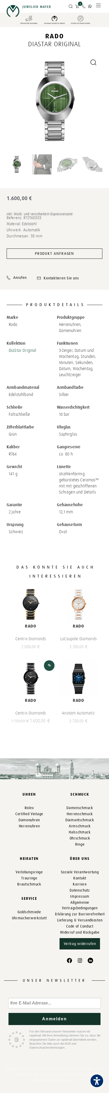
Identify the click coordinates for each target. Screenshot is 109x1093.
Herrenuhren (29, 826)
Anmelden (54, 1019)
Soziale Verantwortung (80, 872)
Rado (54, 36)
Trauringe (29, 878)
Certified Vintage (29, 814)
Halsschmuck (80, 832)
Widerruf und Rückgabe (79, 932)
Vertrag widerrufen (80, 943)
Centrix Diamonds (30, 639)
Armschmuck (80, 826)
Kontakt (79, 878)
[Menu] (98, 7)
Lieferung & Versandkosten (80, 920)
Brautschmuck (29, 884)
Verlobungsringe (29, 872)
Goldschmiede (29, 912)
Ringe (80, 844)
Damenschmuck (79, 807)
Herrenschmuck (80, 814)
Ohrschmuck (80, 838)
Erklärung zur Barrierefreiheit (80, 914)
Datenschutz (80, 890)
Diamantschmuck (79, 820)
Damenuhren (29, 820)
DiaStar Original (23, 350)
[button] (70, 6)
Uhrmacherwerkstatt (29, 918)
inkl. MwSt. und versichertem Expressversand (40, 214)
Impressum (79, 896)
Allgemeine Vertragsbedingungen (79, 905)
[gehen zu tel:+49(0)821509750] (83, 6)
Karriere (80, 884)
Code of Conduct (79, 926)
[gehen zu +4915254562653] (90, 6)
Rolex (29, 807)
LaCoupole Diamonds (78, 639)
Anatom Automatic (78, 713)
